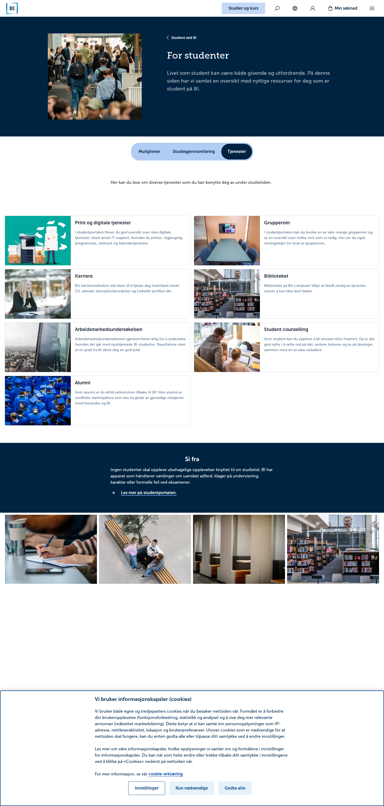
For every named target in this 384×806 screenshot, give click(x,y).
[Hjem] (12, 8)
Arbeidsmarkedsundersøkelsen (108, 329)
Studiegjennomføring (194, 151)
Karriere (84, 276)
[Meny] (372, 8)
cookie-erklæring (166, 774)
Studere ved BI (183, 38)
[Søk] (277, 8)
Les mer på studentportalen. (149, 492)
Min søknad (346, 8)
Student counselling (286, 329)
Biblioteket (276, 276)
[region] (192, 748)
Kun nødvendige (192, 788)
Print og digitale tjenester (103, 222)
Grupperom (277, 222)
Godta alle (235, 788)
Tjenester (237, 151)
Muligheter (149, 151)
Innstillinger (147, 788)
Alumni (82, 382)
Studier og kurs (243, 8)
